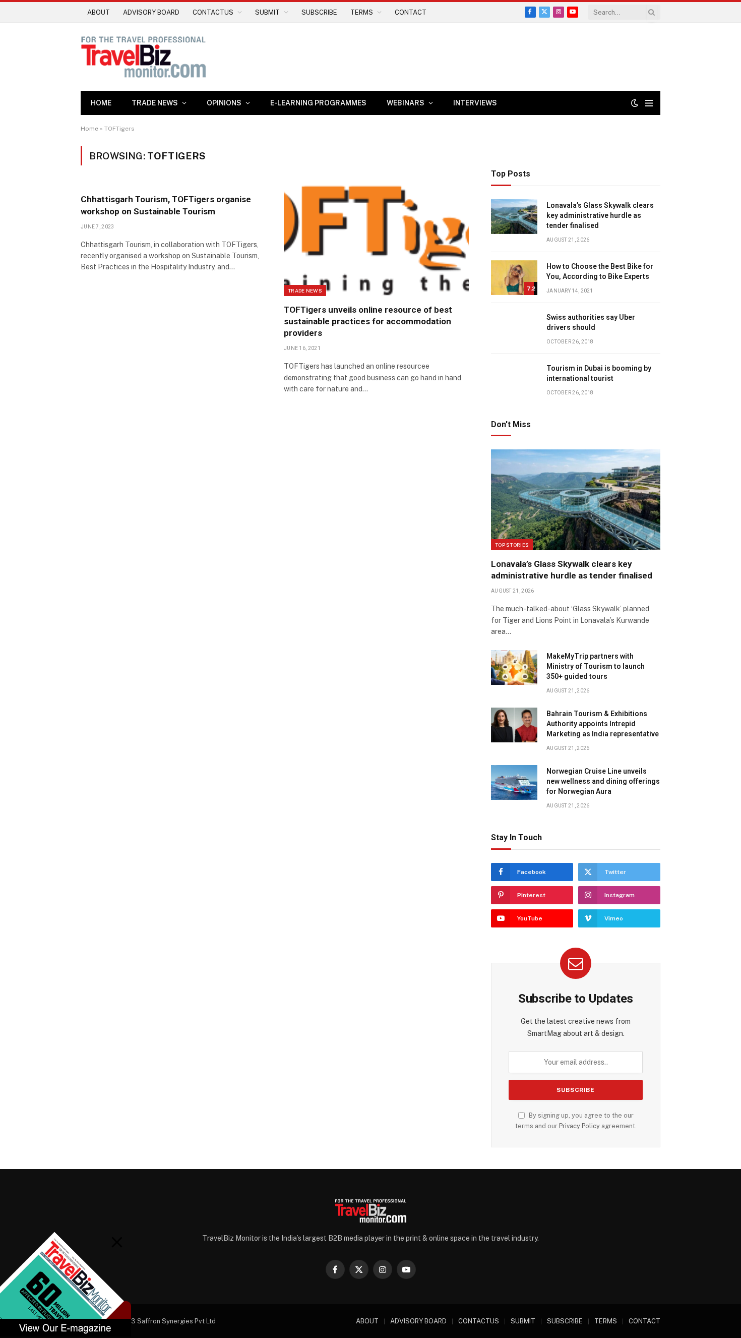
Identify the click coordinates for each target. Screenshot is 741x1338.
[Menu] (649, 103)
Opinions (224, 103)
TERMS (361, 12)
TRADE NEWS (155, 103)
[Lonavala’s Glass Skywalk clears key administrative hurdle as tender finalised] (514, 216)
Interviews (475, 103)
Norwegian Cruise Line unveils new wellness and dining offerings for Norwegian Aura (603, 781)
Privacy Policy (579, 1126)
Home (101, 103)
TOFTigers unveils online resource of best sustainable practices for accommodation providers (368, 321)
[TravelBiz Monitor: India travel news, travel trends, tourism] (144, 57)
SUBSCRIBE (319, 12)
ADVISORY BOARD (151, 12)
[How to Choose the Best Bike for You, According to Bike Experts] (514, 277)
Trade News (305, 290)
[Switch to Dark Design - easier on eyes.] (635, 103)
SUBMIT (267, 12)
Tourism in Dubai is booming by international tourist (598, 373)
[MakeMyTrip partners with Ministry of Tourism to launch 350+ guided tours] (514, 667)
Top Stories (512, 545)
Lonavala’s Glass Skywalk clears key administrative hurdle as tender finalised (600, 215)
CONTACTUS (213, 12)
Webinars (405, 103)
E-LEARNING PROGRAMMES (318, 103)
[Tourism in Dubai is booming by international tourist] (514, 379)
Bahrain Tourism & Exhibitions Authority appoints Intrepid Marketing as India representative (602, 724)
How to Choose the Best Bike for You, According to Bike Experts (599, 271)
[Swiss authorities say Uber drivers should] (514, 328)
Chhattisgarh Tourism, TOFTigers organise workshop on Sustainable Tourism (166, 205)
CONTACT (410, 12)
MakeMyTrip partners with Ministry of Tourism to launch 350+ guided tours (595, 666)
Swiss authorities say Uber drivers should (590, 322)
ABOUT (98, 12)
